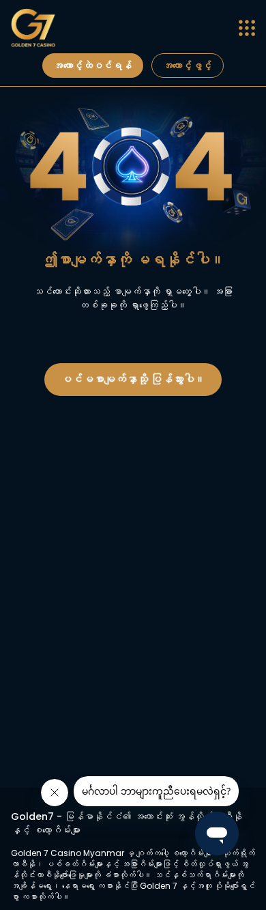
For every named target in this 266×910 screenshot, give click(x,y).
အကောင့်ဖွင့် (187, 65)
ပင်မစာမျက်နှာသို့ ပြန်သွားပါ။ (133, 379)
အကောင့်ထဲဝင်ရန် (92, 65)
